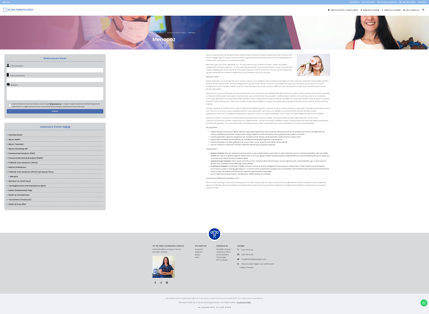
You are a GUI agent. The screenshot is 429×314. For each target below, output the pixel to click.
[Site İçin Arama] (423, 10)
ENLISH (7, 2)
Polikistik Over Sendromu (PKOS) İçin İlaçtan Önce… (31, 172)
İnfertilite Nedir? (15, 135)
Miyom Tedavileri (16, 144)
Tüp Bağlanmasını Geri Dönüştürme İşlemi (27, 186)
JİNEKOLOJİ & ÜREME (392, 10)
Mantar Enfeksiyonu (17, 167)
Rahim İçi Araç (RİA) (17, 204)
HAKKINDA (355, 2)
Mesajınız (14, 85)
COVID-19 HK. (370, 2)
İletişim (197, 255)
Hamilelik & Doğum (223, 249)
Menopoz (14, 176)
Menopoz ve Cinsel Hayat (19, 181)
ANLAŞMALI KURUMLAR (388, 2)
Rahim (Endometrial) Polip (20, 190)
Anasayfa (160, 33)
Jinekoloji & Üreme (223, 252)
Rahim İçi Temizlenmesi (18, 195)
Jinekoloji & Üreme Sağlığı (176, 33)
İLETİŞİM (423, 2)
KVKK (197, 257)
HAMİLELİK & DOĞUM (371, 10)
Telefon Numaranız (17, 76)
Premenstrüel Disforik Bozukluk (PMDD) (25, 158)
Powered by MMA (244, 302)
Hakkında (198, 252)
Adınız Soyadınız (16, 66)
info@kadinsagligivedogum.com (254, 259)
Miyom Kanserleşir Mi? (18, 149)
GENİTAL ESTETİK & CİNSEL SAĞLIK (344, 10)
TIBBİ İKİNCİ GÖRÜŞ (408, 2)
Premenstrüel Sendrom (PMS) (21, 153)
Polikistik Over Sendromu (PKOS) (23, 162)
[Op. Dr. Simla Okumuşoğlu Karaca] (18, 10)
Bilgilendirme (55, 104)
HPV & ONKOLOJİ (412, 10)
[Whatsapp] (424, 302)
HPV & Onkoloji (221, 260)
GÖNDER (55, 111)
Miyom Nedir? (14, 139)
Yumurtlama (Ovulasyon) (20, 199)
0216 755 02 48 (247, 250)
